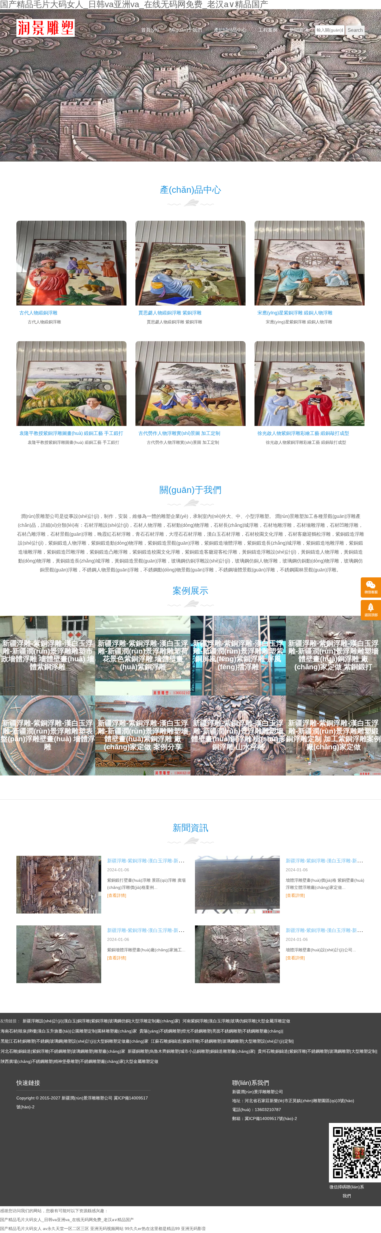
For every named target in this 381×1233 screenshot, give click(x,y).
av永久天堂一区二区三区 (66, 1228)
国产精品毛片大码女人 (21, 1228)
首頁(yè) (150, 29)
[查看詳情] (116, 895)
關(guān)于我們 (185, 29)
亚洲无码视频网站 (107, 1228)
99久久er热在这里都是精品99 (152, 1228)
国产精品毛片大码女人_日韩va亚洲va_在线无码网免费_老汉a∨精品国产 (67, 1219)
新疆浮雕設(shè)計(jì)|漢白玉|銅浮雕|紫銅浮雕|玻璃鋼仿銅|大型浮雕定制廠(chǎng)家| (101, 1021)
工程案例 (267, 29)
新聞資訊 (298, 29)
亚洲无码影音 (193, 1228)
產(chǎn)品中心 (230, 29)
